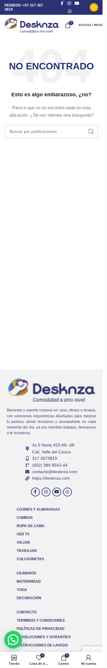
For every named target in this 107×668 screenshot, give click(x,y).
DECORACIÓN (29, 598)
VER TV (23, 534)
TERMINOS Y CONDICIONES (41, 620)
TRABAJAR (27, 551)
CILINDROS (26, 573)
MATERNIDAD (29, 581)
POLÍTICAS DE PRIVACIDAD (40, 629)
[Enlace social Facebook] (35, 492)
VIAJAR (23, 542)
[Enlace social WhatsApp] (69, 11)
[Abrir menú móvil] (94, 7)
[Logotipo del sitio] (31, 24)
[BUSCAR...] (91, 131)
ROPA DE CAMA (31, 526)
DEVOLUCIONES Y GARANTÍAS (44, 637)
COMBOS (25, 518)
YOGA (22, 590)
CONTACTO (27, 612)
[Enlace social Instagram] (46, 492)
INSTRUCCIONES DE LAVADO (42, 645)
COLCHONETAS (30, 559)
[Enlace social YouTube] (56, 492)
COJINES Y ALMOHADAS (38, 509)
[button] (13, 640)
